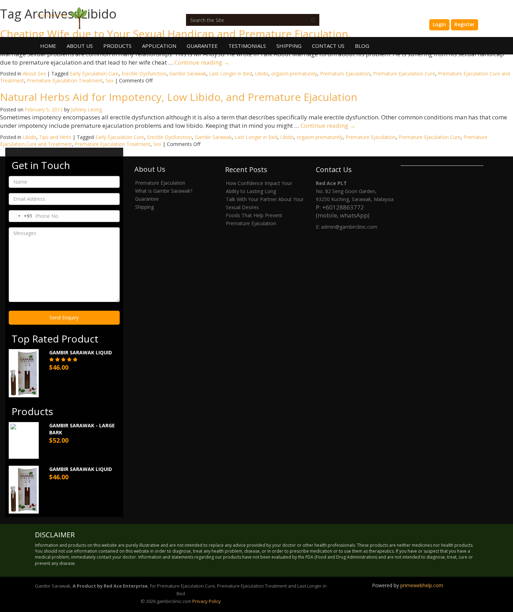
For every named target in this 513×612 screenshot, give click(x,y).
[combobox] (20, 216)
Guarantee (202, 45)
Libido (261, 73)
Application (159, 45)
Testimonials (247, 45)
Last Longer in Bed (230, 73)
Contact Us (328, 45)
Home (48, 45)
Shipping (289, 45)
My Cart (413, 24)
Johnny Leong (86, 109)
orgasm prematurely (294, 73)
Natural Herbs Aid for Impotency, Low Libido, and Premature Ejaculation (178, 97)
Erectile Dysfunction (143, 73)
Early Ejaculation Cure (94, 73)
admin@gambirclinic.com (349, 226)
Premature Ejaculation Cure (404, 73)
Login (439, 24)
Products (117, 45)
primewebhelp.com (421, 585)
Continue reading (202, 62)
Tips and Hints (55, 137)
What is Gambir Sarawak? (163, 190)
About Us (80, 45)
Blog (362, 45)
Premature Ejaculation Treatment (65, 80)
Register (464, 24)
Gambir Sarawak (187, 73)
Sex (109, 80)
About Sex (34, 73)
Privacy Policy (206, 601)
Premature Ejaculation (345, 73)
